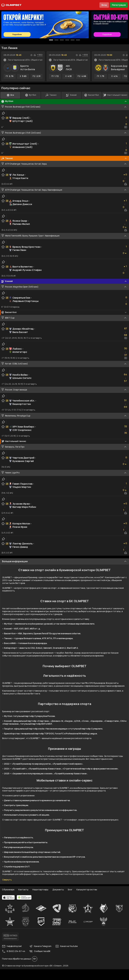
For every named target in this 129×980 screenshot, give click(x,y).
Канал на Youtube (69, 946)
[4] (72, 40)
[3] (67, 40)
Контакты (23, 889)
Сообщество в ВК (42, 951)
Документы (58, 889)
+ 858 (85, 55)
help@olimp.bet (14, 946)
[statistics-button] (35, 55)
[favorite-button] (31, 55)
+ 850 (39, 55)
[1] (56, 40)
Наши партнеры (40, 889)
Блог (70, 889)
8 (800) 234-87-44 (16, 951)
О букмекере (8, 889)
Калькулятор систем (86, 889)
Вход (104, 5)
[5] (78, 40)
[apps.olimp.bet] (8, 897)
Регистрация (119, 5)
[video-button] (125, 127)
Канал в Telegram (42, 946)
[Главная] (11, 5)
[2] (61, 40)
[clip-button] (3, 113)
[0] (51, 40)
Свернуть (7, 879)
